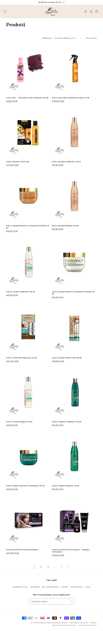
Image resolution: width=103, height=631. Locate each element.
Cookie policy (77, 587)
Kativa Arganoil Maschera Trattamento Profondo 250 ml (27, 227)
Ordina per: (47, 38)
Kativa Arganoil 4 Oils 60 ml (17, 162)
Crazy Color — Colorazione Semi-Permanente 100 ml (27, 98)
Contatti (64, 587)
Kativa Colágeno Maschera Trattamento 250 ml (25, 486)
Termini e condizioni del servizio (64, 625)
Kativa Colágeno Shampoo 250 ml (65, 486)
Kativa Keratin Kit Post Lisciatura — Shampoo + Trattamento (71, 551)
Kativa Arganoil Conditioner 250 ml (66, 162)
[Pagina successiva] (68, 567)
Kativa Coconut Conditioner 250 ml (20, 292)
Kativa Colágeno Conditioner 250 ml (66, 422)
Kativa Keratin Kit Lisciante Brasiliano (22, 550)
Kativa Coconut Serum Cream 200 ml (67, 358)
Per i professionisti (50, 587)
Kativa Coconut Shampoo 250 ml (19, 422)
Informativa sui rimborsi (88, 625)
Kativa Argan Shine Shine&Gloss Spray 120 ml (70, 98)
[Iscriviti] (71, 601)
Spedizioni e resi (20, 587)
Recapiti (94, 623)
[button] (5, 11)
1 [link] (34, 567)
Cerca (87, 587)
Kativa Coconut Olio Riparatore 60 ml (21, 358)
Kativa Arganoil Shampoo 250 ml (65, 226)
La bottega (35, 587)
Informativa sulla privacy (79, 623)
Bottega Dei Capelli (45, 623)
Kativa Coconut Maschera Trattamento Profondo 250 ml (73, 293)
